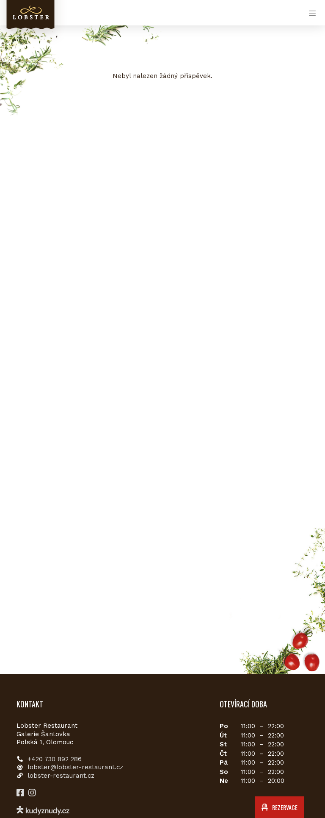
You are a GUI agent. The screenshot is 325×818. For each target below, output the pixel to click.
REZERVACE (284, 807)
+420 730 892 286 (55, 759)
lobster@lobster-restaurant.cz (75, 767)
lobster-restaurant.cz (61, 775)
